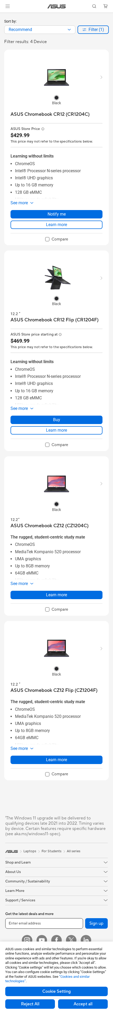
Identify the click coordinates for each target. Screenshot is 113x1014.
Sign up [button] (96, 923)
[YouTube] (42, 940)
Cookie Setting (56, 991)
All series (73, 851)
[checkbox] (56, 239)
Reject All (30, 1004)
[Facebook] (56, 940)
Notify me (57, 214)
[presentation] (69, 29)
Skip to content (3, 16)
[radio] (56, 97)
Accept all (83, 1004)
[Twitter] (71, 940)
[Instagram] (27, 940)
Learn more (56, 224)
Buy (56, 419)
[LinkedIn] (86, 940)
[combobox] (39, 29)
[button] (7, 6)
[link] (56, 6)
